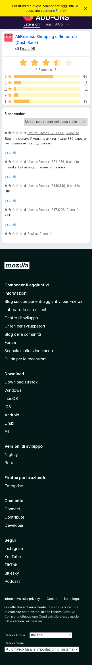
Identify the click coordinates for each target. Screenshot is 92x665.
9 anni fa (72, 162)
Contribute (14, 517)
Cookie (52, 599)
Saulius (32, 234)
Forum (10, 342)
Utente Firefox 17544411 (46, 133)
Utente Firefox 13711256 (45, 162)
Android (11, 415)
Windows (13, 390)
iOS (7, 406)
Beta (8, 462)
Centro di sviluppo (21, 318)
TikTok (10, 565)
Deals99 (27, 48)
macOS (11, 398)
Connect (12, 509)
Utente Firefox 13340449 (46, 186)
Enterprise (13, 485)
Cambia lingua (14, 635)
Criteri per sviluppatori (24, 326)
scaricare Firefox (54, 10)
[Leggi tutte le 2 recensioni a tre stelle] (47, 89)
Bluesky (11, 573)
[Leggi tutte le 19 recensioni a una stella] (47, 101)
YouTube (12, 556)
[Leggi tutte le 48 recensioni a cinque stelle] (47, 76)
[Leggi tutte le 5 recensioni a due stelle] (47, 95)
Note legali (72, 599)
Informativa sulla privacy (22, 599)
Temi (48, 24)
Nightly (11, 454)
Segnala (10, 152)
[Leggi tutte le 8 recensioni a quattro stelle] (47, 82)
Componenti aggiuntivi (26, 285)
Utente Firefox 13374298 (46, 210)
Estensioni (31, 24)
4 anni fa (72, 133)
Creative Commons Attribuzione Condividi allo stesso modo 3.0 (41, 616)
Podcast (12, 581)
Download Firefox (21, 382)
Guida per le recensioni (25, 359)
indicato (53, 607)
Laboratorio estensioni (25, 309)
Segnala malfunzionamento (29, 350)
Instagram (13, 548)
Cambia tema (14, 643)
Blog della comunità (22, 334)
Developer (13, 525)
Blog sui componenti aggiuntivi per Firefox (43, 301)
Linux (9, 423)
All (6, 431)
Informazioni (15, 293)
